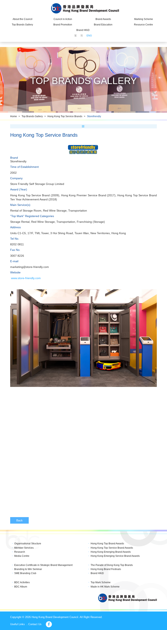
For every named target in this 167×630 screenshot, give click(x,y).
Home (13, 116)
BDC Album (20, 586)
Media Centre (21, 556)
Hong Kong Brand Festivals (106, 569)
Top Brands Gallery (22, 24)
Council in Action (63, 19)
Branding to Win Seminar (28, 569)
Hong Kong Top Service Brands (64, 116)
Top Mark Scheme (101, 582)
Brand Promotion (62, 24)
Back (19, 520)
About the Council (22, 19)
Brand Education (103, 24)
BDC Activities (22, 582)
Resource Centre (143, 24)
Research (19, 551)
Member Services (24, 547)
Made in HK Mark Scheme (105, 586)
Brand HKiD (83, 30)
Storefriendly (94, 116)
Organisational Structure (27, 543)
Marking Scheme (143, 19)
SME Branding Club (25, 573)
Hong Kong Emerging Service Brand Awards (115, 556)
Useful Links (17, 624)
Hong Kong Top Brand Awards (107, 543)
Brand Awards (103, 19)
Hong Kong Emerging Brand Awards (111, 551)
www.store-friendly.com (26, 278)
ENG (89, 35)
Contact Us (35, 624)
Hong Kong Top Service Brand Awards (112, 547)
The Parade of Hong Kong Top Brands (112, 565)
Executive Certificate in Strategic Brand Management (43, 565)
